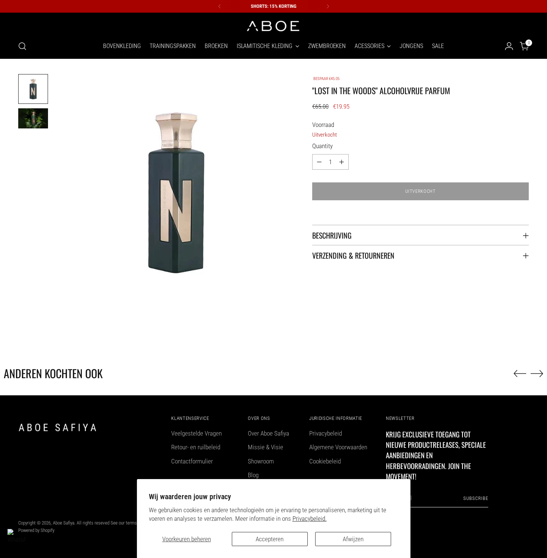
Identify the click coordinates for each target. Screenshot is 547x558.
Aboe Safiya (63, 523)
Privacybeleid (325, 433)
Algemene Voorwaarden (338, 447)
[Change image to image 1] (33, 89)
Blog (253, 475)
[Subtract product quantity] (319, 161)
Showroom (261, 461)
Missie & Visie (265, 447)
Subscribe (475, 498)
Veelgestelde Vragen (196, 433)
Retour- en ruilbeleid (195, 447)
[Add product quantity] (341, 161)
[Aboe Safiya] (273, 25)
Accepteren (270, 539)
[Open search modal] (22, 46)
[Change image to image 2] (33, 118)
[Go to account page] (509, 46)
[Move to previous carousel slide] (520, 373)
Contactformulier (192, 461)
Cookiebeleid (325, 461)
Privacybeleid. (309, 518)
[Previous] (219, 6)
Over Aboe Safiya (268, 433)
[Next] (328, 6)
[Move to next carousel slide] (537, 373)
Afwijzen (353, 539)
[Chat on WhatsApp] (16, 538)
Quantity (322, 146)
